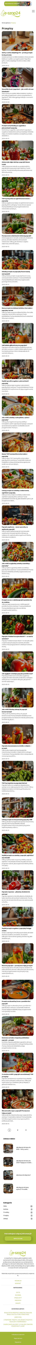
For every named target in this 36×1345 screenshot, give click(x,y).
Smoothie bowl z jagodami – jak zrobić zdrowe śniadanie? (18, 90)
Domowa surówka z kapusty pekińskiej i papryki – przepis (15, 1039)
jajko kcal (18, 1317)
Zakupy (5, 1219)
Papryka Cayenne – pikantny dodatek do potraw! (16, 893)
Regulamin (18, 1342)
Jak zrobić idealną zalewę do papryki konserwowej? (14, 710)
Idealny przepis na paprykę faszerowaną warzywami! (16, 273)
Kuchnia (5, 1209)
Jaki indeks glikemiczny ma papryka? (14, 345)
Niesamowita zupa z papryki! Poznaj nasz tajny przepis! (16, 1112)
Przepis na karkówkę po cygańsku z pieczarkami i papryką (14, 127)
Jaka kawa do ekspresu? (23, 1175)
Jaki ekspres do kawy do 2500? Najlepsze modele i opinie (24, 1162)
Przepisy (6, 1216)
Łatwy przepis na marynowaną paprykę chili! (17, 820)
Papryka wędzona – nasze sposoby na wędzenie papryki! (15, 528)
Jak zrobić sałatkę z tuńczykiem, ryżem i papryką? (15, 418)
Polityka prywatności (18, 1334)
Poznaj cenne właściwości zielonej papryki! (16, 236)
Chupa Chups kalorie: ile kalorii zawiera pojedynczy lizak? (18, 1325)
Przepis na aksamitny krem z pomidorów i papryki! (16, 1002)
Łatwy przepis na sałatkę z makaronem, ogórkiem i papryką (15, 491)
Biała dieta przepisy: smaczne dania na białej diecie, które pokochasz (18, 1314)
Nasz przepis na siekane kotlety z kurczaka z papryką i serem (17, 309)
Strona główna (6, 23)
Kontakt (18, 1283)
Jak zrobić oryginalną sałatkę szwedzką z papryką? (16, 564)
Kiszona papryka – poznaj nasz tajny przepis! (17, 965)
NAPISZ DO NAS (18, 1239)
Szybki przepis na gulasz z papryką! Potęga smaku (16, 929)
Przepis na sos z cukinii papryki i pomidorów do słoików (17, 601)
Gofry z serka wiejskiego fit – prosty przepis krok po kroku (17, 54)
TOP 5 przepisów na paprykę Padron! (14, 783)
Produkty (6, 1212)
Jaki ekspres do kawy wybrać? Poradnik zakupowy (22, 1188)
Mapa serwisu (18, 1338)
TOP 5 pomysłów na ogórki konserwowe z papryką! (16, 200)
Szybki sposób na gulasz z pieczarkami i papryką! (15, 382)
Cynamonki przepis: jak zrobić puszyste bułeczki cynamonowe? (18, 1321)
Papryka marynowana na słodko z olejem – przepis (16, 747)
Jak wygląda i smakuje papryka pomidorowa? (17, 674)
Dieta (5, 1206)
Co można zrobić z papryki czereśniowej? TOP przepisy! (17, 1075)
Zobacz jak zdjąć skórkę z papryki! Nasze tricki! (16, 163)
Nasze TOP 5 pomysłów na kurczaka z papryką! (14, 455)
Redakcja (18, 1281)
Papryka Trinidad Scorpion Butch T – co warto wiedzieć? (17, 637)
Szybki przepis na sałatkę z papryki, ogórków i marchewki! (18, 856)
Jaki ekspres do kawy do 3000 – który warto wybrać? (23, 1148)
